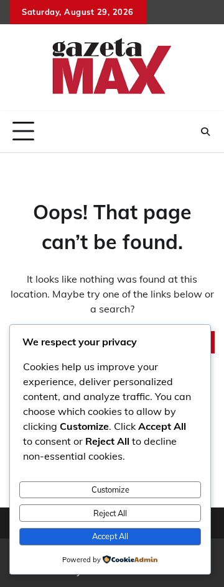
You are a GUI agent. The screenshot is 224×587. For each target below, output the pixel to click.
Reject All (110, 513)
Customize (110, 489)
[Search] (205, 131)
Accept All (110, 536)
